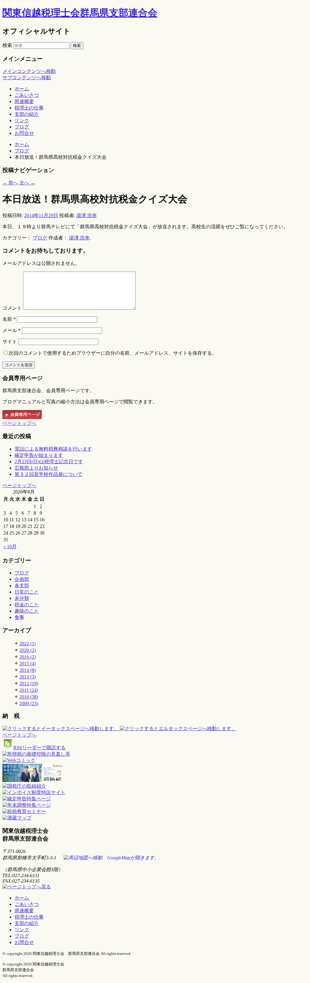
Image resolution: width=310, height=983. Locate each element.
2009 (28, 703)
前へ (10, 182)
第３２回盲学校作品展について (48, 474)
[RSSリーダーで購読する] (7, 747)
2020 (27, 650)
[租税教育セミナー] (24, 811)
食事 (19, 617)
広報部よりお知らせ (36, 467)
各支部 (22, 585)
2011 (28, 690)
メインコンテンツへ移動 (29, 71)
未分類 (22, 598)
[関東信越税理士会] (155, 773)
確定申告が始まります (39, 455)
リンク (22, 120)
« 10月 (10, 546)
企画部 (22, 579)
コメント (12, 308)
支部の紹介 (27, 114)
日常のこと (27, 591)
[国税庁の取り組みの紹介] (18, 760)
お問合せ (24, 133)
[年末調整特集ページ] (26, 805)
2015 (27, 663)
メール (11, 330)
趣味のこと (27, 611)
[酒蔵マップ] (16, 817)
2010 (28, 696)
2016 (27, 656)
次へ (27, 182)
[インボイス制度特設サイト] (33, 792)
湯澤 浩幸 (86, 215)
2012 (28, 683)
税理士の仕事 (29, 107)
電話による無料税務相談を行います (53, 448)
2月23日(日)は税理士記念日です (49, 461)
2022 (27, 643)
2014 (27, 670)
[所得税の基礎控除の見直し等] (36, 754)
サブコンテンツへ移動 (26, 77)
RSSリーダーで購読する (39, 747)
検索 (7, 45)
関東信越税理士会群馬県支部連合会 (79, 12)
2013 (27, 676)
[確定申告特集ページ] (26, 798)
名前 (9, 319)
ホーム (22, 88)
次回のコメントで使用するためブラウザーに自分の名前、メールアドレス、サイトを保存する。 (112, 353)
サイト (9, 341)
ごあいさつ (27, 95)
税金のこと (27, 604)
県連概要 (24, 101)
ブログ (22, 126)
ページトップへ (19, 423)
